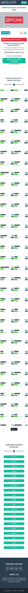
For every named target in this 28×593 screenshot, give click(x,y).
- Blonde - (14, 499)
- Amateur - (14, 466)
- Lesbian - (14, 471)
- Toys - (14, 547)
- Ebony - (14, 490)
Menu (23, 2)
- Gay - (14, 480)
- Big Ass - (14, 528)
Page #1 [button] (14, 429)
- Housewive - (14, 485)
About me (5, 32)
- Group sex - (14, 509)
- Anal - (14, 504)
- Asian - (14, 495)
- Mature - (14, 476)
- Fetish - (14, 519)
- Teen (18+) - (14, 461)
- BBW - (14, 538)
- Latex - (14, 542)
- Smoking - (14, 523)
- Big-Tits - (14, 456)
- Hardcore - (14, 533)
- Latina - (14, 514)
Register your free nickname (14, 61)
